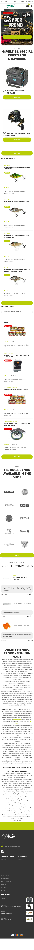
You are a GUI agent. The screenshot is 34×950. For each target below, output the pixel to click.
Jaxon (14, 599)
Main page (3, 857)
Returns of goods (6, 870)
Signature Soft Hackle (21, 623)
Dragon (14, 573)
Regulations (4, 860)
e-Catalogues (5, 873)
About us (3, 882)
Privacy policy (5, 876)
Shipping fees (4, 863)
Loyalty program (6, 879)
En (3, 6)
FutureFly (15, 621)
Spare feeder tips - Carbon (22, 601)
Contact (3, 888)
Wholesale (4, 885)
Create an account (23, 860)
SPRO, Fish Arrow (6, 917)
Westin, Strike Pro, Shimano (9, 898)
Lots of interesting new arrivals (11, 904)
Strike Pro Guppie (6, 911)
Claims (3, 867)
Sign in (20, 857)
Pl (2, 8)
